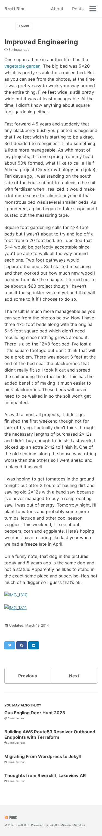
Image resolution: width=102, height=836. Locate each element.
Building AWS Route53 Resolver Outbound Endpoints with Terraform (49, 734)
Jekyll (53, 825)
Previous (27, 675)
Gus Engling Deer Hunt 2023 (34, 712)
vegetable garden (22, 66)
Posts (78, 8)
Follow (24, 26)
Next (74, 675)
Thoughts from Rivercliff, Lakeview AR (45, 775)
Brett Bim (14, 8)
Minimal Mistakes (72, 825)
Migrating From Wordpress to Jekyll (42, 756)
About (57, 8)
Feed (12, 817)
